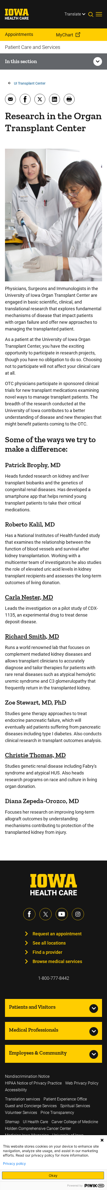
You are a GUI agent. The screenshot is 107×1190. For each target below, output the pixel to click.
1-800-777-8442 (53, 978)
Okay (53, 1175)
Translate (72, 14)
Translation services (22, 1099)
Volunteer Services (21, 1112)
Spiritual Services (75, 1105)
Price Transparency (57, 1112)
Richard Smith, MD (32, 636)
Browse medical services (57, 961)
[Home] (20, 14)
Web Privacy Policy (82, 1083)
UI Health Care (35, 1121)
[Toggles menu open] (99, 14)
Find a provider (47, 952)
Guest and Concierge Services (31, 1105)
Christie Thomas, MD (35, 755)
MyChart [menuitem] (64, 34)
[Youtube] (61, 914)
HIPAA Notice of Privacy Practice (33, 1083)
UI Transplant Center (30, 83)
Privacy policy (14, 1164)
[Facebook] (29, 914)
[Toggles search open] (92, 14)
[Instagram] (78, 914)
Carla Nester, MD (29, 597)
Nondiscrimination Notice (27, 1076)
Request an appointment (57, 933)
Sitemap (12, 1121)
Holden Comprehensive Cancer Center (38, 1128)
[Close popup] (102, 1140)
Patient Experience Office (65, 1099)
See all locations (49, 943)
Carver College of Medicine (75, 1121)
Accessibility (16, 1089)
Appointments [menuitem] (19, 34)
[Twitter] (45, 914)
